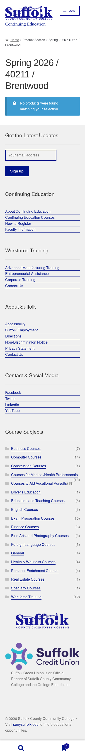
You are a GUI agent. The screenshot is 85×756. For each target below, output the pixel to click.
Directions (13, 336)
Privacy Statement (19, 348)
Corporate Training (20, 279)
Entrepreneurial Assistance (27, 273)
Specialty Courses (26, 588)
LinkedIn (12, 404)
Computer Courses (26, 457)
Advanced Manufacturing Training (32, 267)
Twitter (10, 398)
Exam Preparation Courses (33, 518)
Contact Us (14, 285)
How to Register (18, 223)
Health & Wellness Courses (33, 561)
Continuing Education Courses (30, 217)
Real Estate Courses (27, 579)
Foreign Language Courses (33, 544)
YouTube (12, 410)
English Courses (24, 509)
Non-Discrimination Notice (26, 342)
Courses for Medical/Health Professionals (44, 474)
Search (21, 748)
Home (14, 39)
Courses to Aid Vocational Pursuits (39, 483)
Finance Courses (25, 526)
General (17, 553)
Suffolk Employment (21, 330)
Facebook (13, 392)
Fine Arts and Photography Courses (40, 535)
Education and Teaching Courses (38, 500)
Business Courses (26, 448)
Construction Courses (28, 465)
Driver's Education (26, 492)
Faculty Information (20, 229)
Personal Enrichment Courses (35, 570)
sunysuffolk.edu (26, 724)
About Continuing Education (28, 211)
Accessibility (15, 323)
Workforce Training (26, 596)
